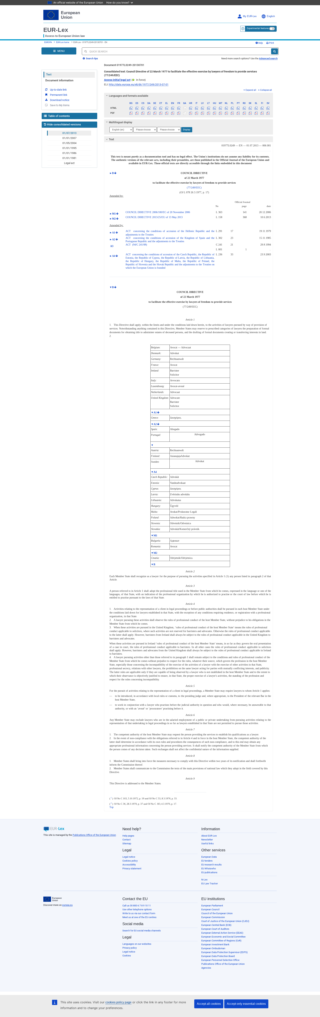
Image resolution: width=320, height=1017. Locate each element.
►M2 (112, 218)
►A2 (112, 239)
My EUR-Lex (250, 16)
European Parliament (212, 905)
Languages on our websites (136, 944)
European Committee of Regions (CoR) (221, 940)
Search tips (91, 58)
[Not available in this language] (184, 108)
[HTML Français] (178, 108)
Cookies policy (130, 860)
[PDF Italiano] (196, 113)
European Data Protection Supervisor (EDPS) (224, 952)
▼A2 (154, 424)
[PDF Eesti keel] (161, 113)
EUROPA (48, 42)
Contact (126, 839)
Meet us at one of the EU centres (139, 917)
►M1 (112, 213)
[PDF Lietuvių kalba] (208, 113)
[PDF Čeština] (143, 113)
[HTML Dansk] (149, 108)
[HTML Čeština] (143, 108)
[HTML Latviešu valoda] (202, 108)
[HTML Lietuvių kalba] (208, 108)
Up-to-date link (58, 89)
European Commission (213, 917)
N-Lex (204, 879)
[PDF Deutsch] (155, 113)
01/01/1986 (69, 153)
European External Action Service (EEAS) (222, 932)
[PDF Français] (178, 113)
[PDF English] (173, 113)
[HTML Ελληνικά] (167, 108)
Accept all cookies (209, 1003)
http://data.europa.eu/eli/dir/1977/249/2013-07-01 (139, 84)
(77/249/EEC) (194, 187)
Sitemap (126, 843)
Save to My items (59, 105)
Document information (59, 80)
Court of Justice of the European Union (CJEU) (225, 921)
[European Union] (52, 899)
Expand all (251, 90)
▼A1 (154, 412)
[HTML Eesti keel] (161, 108)
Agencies (206, 967)
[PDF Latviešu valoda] (202, 113)
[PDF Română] (244, 113)
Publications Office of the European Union (94, 835)
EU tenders (207, 860)
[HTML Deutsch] (155, 108)
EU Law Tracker (209, 883)
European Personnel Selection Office (220, 960)
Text (48, 74)
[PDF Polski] (232, 113)
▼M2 (154, 553)
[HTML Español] (137, 108)
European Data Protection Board (218, 956)
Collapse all (266, 90)
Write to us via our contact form (138, 913)
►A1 (112, 232)
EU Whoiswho (208, 868)
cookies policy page (118, 1002)
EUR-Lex (55, 29)
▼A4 (154, 472)
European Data (209, 856)
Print (271, 43)
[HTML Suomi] (262, 108)
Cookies (126, 955)
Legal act (69, 163)
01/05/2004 (69, 143)
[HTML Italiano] (196, 108)
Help (260, 43)
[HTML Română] (244, 108)
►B (111, 173)
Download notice (59, 100)
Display (186, 129)
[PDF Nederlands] (226, 113)
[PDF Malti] (220, 113)
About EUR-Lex (209, 835)
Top (111, 807)
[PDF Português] (238, 113)
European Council (210, 909)
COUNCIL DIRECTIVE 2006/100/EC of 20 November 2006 (158, 212)
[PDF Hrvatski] (190, 113)
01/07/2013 (69, 133)
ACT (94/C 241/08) (136, 244)
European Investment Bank (215, 944)
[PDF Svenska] (268, 113)
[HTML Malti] (220, 108)
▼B (111, 287)
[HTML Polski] (232, 108)
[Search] (274, 51)
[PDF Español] (137, 113)
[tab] (188, 96)
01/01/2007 (69, 138)
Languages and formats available (128, 95)
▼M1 (154, 535)
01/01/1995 (69, 148)
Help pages (128, 835)
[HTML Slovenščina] (256, 108)
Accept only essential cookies (246, 1003)
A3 (111, 246)
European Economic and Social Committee (223, 936)
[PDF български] (131, 113)
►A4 (112, 256)
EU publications (209, 872)
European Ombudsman (213, 948)
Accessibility (129, 864)
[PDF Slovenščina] (256, 113)
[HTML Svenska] (268, 108)
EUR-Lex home (62, 42)
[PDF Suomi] (262, 113)
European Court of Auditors (215, 929)
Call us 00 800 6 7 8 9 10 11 (136, 905)
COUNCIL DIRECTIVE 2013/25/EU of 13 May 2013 (154, 217)
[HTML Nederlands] (226, 108)
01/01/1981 (69, 158)
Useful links (207, 843)
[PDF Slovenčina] (250, 113)
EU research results (211, 864)
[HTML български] (131, 108)
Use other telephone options (137, 909)
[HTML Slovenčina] (250, 108)
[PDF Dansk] (149, 113)
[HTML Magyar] (214, 108)
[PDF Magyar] (214, 113)
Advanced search (268, 58)
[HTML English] (173, 108)
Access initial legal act (117, 79)
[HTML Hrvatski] (190, 108)
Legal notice (128, 856)
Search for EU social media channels (141, 930)
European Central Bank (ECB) (216, 925)
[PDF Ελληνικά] (167, 113)
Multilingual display (120, 122)
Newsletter (207, 839)
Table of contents (58, 116)
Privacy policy (129, 947)
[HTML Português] (238, 108)
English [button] (271, 16)
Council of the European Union (217, 913)
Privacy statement (131, 868)
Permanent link (58, 94)
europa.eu (67, 905)
